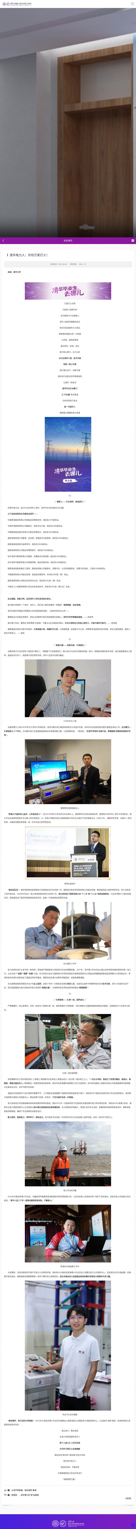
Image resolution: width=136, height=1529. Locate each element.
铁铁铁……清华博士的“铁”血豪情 (21, 1495)
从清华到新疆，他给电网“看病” (20, 1490)
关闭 (128, 1498)
